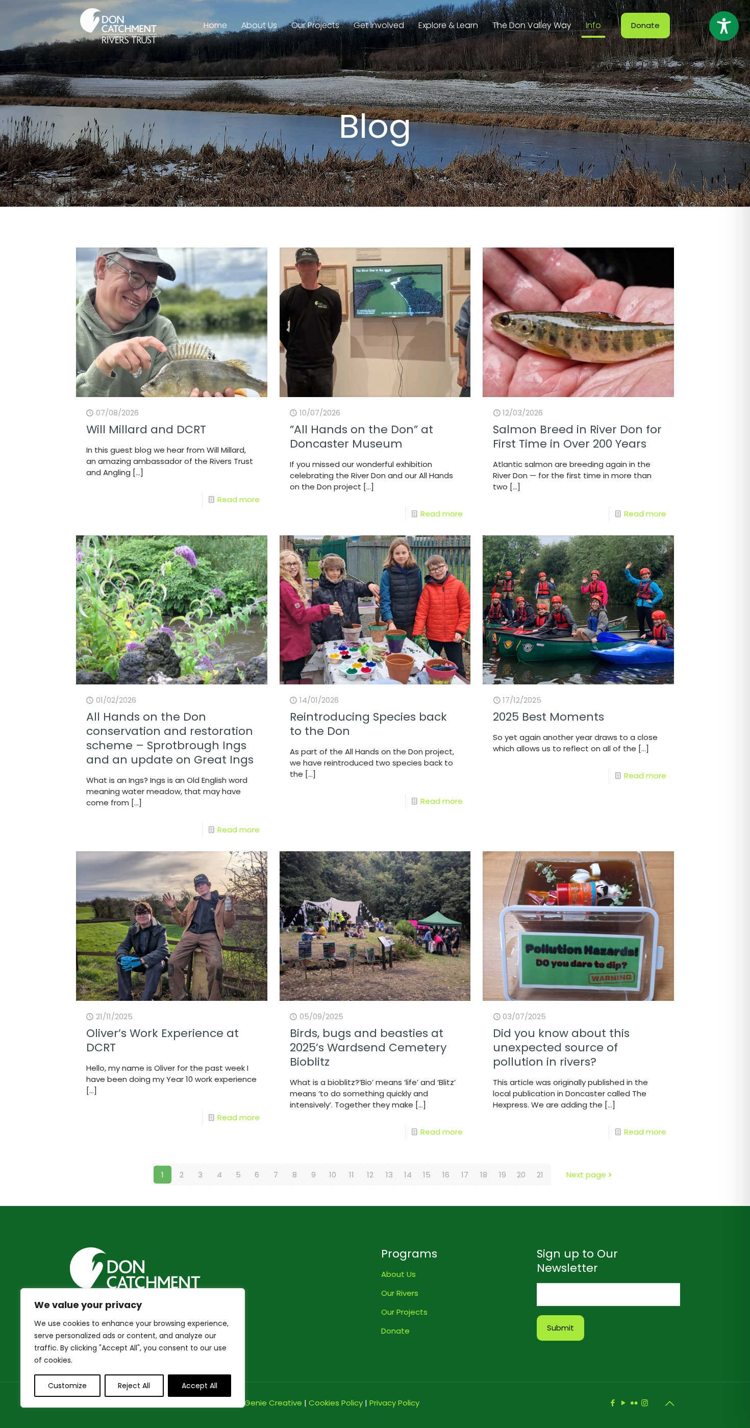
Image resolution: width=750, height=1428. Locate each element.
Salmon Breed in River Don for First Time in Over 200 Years (577, 437)
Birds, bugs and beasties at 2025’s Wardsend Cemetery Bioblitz (368, 1047)
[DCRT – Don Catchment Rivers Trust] (118, 25)
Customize (67, 1386)
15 (427, 1174)
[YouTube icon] (623, 1402)
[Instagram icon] (644, 1402)
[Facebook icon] (612, 1402)
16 (445, 1174)
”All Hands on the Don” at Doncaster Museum (361, 437)
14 (408, 1174)
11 (351, 1174)
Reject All (134, 1386)
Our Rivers (399, 1293)
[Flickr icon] (634, 1402)
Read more (238, 499)
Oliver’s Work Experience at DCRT (162, 1040)
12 (370, 1174)
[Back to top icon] (669, 1403)
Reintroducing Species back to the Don (368, 724)
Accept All (199, 1386)
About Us (398, 1274)
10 (332, 1174)
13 (389, 1174)
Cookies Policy (336, 1402)
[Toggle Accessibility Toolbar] (724, 26)
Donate (645, 25)
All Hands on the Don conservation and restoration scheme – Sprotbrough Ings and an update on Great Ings (170, 738)
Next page (586, 1174)
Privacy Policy (394, 1402)
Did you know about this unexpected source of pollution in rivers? (561, 1047)
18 (483, 1174)
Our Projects (404, 1312)
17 (464, 1174)
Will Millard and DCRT (146, 429)
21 (540, 1174)
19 (502, 1174)
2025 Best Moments (548, 717)
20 (521, 1174)
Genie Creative (273, 1402)
